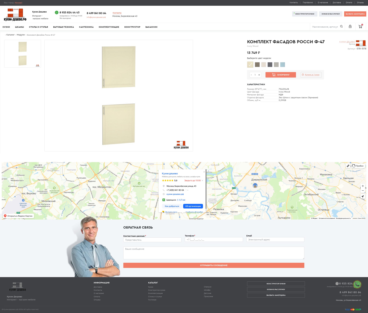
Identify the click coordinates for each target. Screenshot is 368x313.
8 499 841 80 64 (96, 13)
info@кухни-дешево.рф (96, 17)
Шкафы (19, 27)
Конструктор (132, 27)
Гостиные (152, 299)
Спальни (207, 287)
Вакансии (151, 27)
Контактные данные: (134, 236)
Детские (207, 293)
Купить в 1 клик (312, 74)
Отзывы (360, 2)
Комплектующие (109, 27)
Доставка (337, 2)
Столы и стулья (38, 27)
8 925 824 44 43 (69, 12)
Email (249, 235)
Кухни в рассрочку (331, 14)
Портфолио (308, 2)
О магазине (323, 2)
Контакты (294, 2)
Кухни (6, 27)
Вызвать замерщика (355, 14)
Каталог (10, 34)
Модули (21, 34)
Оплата (349, 2)
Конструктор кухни (304, 14)
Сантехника (86, 27)
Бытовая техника (63, 27)
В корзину (283, 74)
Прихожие (208, 296)
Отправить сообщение (214, 265)
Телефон (190, 235)
